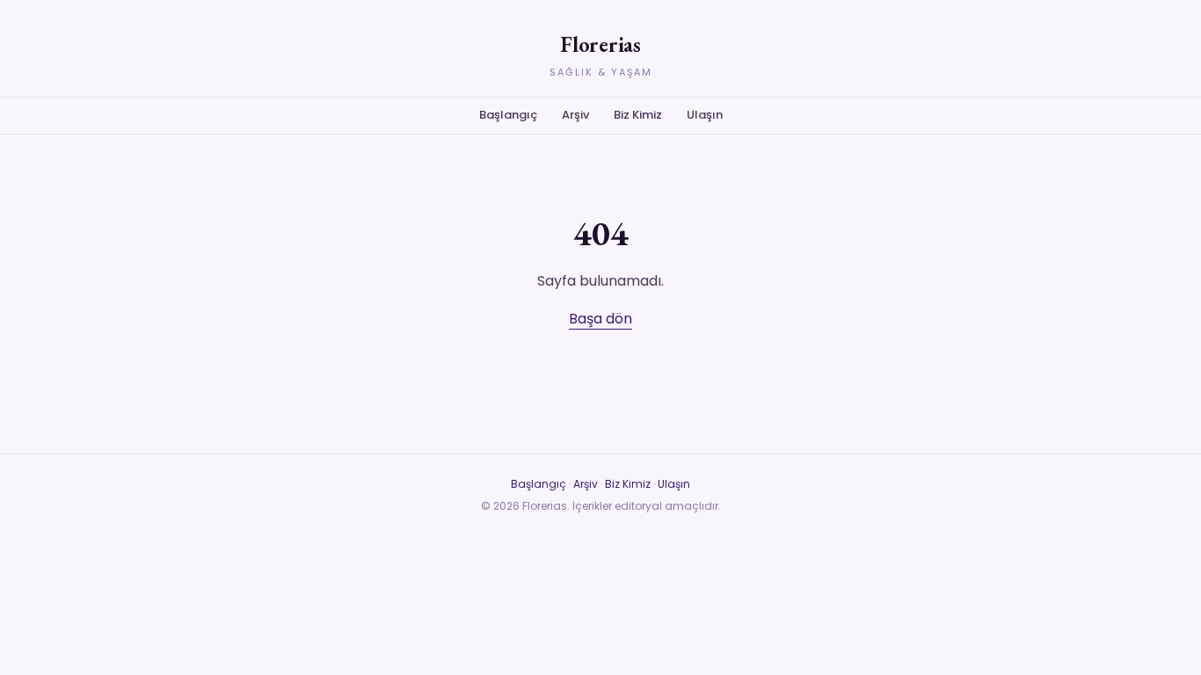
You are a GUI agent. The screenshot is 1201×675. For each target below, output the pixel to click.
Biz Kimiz (638, 114)
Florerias (600, 44)
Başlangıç (508, 114)
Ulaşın (705, 114)
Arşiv (575, 114)
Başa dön (600, 318)
